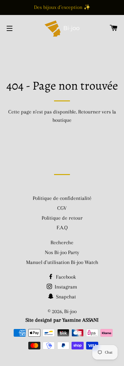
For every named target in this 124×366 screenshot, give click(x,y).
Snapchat (65, 297)
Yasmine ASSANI (80, 320)
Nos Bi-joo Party (62, 252)
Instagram (65, 287)
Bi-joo (70, 311)
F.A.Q (62, 227)
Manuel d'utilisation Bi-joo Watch (62, 262)
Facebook (65, 277)
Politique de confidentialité (62, 198)
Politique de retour (62, 218)
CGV (62, 208)
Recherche (62, 242)
